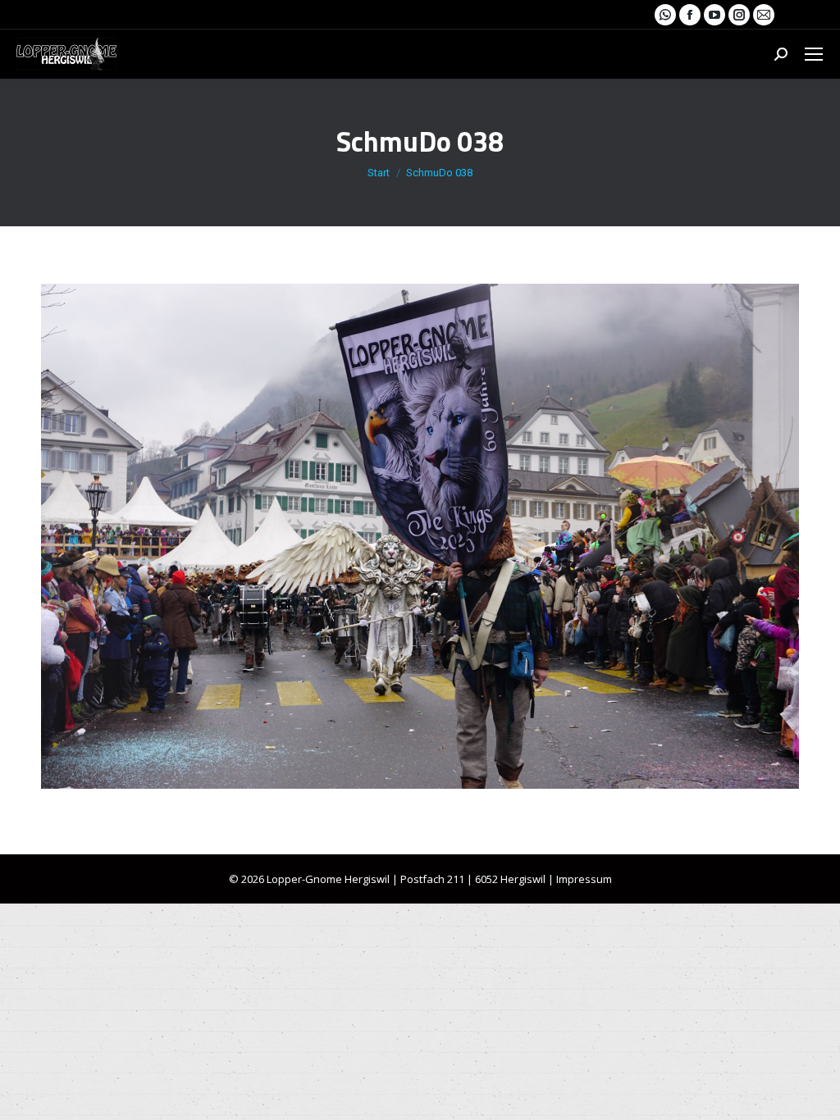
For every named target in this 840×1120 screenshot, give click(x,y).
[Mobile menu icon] (814, 54)
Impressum (584, 879)
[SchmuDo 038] (420, 536)
